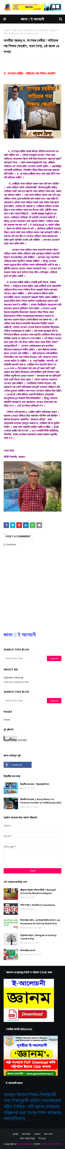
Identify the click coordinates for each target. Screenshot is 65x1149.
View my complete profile (16, 682)
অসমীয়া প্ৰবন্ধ (17, 30)
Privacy (42, 1138)
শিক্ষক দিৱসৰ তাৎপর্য (27, 950)
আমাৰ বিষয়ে (26, 1133)
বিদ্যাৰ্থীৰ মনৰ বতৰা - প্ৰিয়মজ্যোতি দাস (34, 784)
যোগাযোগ (37, 1133)
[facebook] (18, 765)
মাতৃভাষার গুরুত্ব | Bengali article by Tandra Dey (38, 937)
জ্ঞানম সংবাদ (48, 1133)
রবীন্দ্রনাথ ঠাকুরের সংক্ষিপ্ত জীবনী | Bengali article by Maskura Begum (38, 891)
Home (7, 30)
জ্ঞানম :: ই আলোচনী (32, 19)
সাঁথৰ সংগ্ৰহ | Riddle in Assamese (37, 904)
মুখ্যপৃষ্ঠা (15, 1133)
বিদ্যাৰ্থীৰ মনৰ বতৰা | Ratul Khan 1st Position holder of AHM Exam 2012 (40, 801)
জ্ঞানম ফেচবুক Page (27, 1138)
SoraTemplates (24, 1143)
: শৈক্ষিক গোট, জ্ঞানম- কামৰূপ (51, 1143)
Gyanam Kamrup (13, 677)
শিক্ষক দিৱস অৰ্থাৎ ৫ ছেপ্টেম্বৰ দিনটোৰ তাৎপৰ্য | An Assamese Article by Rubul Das (40, 921)
